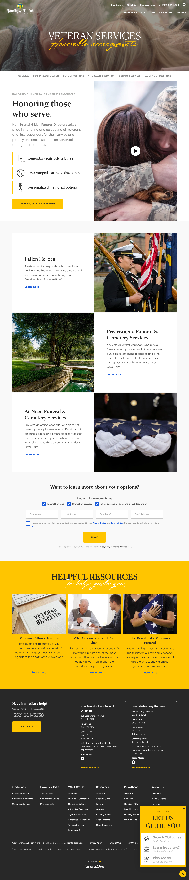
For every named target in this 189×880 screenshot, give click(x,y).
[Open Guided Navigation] (182, 873)
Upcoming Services (21, 804)
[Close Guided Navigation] (184, 808)
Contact (181, 12)
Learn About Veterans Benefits (37, 203)
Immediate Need (76, 830)
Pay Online (117, 5)
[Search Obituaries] (183, 5)
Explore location (89, 767)
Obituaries (130, 12)
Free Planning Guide (133, 809)
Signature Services (129, 76)
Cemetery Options (73, 76)
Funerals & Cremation (46, 76)
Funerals (100, 804)
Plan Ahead (165, 12)
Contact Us (26, 726)
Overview (23, 76)
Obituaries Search (20, 793)
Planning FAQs (131, 804)
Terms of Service (120, 547)
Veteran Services (76, 825)
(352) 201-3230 (28, 715)
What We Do (148, 12)
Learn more (32, 286)
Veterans (100, 809)
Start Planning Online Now (136, 819)
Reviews (156, 804)
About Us (131, 5)
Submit (94, 537)
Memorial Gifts (47, 804)
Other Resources (104, 825)
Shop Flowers (46, 793)
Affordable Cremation (101, 76)
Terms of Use (117, 523)
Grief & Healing (103, 819)
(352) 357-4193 (138, 723)
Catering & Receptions (158, 76)
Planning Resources (133, 814)
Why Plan (128, 799)
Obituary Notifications (22, 799)
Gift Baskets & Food (49, 799)
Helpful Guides (103, 799)
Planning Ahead (103, 814)
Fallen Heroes (40, 259)
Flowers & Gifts (49, 787)
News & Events (159, 799)
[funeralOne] (94, 866)
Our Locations (147, 5)
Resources (102, 787)
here (34, 526)
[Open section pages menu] (184, 76)
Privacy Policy (99, 523)
